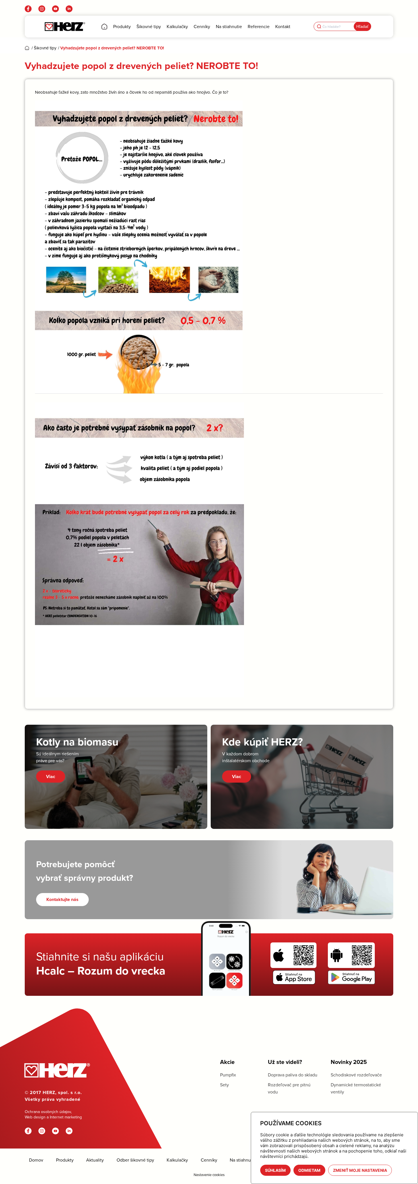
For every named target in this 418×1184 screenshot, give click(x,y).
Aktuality (95, 1160)
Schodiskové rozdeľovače (356, 1075)
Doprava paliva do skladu (292, 1075)
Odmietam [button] (309, 1170)
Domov (36, 1160)
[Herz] (65, 26)
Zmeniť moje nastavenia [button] (360, 1170)
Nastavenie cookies (209, 1174)
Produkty (65, 1160)
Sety (224, 1085)
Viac (50, 776)
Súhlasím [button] (275, 1170)
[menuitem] (104, 26)
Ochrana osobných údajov (48, 1111)
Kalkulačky (177, 1160)
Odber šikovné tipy (135, 1160)
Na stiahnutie (243, 1160)
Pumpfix (228, 1075)
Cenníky (209, 1160)
